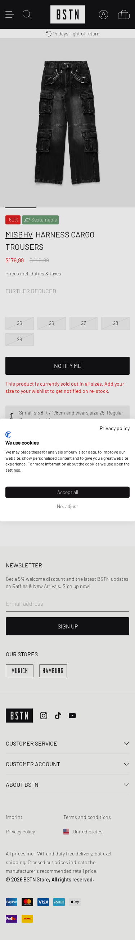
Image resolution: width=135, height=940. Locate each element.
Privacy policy (115, 428)
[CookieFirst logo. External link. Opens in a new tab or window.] (8, 435)
